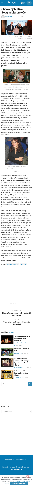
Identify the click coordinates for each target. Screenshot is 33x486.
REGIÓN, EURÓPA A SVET (7, 350)
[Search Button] (30, 384)
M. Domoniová (18, 367)
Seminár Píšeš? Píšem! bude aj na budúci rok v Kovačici (22, 338)
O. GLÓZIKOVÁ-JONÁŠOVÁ (21, 343)
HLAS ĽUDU (9, 17)
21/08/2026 (25, 353)
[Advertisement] (16, 285)
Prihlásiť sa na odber (19, 483)
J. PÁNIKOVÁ (17, 377)
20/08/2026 (26, 377)
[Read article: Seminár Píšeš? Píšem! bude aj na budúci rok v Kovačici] (7, 339)
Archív (17, 459)
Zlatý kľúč (23, 264)
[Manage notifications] (27, 476)
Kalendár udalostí (16, 462)
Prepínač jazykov (9, 459)
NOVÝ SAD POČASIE (16, 395)
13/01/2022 (19, 17)
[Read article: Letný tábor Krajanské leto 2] (7, 352)
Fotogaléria (23, 459)
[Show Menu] (2, 3)
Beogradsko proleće (12, 264)
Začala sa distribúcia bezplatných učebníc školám (21, 373)
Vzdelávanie (6, 371)
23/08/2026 (18, 345)
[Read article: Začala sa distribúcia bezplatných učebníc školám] (7, 374)
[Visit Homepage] (12, 2)
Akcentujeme (6, 337)
